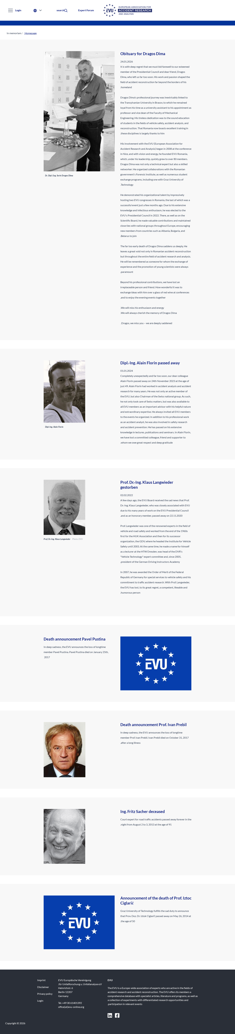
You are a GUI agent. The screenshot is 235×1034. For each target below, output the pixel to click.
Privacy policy (44, 993)
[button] (60, 10)
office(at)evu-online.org (71, 1006)
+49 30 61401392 (72, 1002)
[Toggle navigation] (10, 10)
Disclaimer (43, 986)
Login (18, 10)
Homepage (30, 33)
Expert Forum (86, 10)
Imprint (41, 980)
